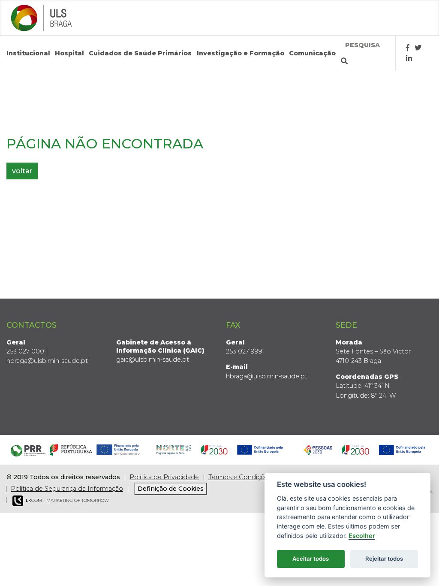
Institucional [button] (28, 53)
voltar (22, 171)
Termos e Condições (240, 477)
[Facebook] (407, 48)
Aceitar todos (310, 558)
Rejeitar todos (384, 558)
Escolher (362, 535)
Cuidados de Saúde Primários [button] (140, 53)
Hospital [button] (69, 53)
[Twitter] (418, 48)
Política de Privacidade (164, 477)
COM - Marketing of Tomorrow (67, 500)
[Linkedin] (409, 58)
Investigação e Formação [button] (240, 53)
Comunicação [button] (312, 53)
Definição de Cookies (171, 488)
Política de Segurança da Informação (67, 488)
